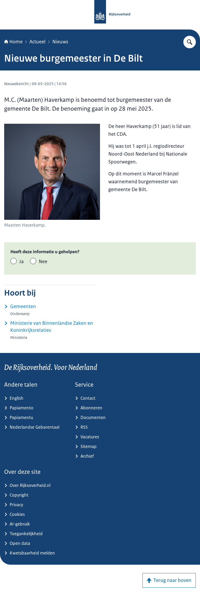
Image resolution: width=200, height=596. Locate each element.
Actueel (37, 42)
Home (16, 42)
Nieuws (60, 42)
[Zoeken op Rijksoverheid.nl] (189, 42)
